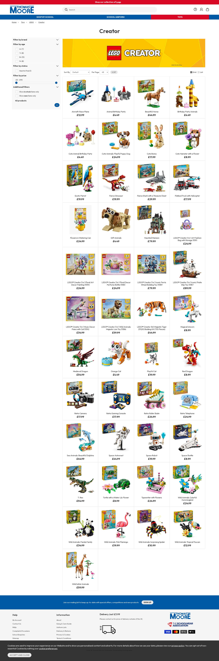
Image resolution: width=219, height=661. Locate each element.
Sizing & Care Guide (64, 624)
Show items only (29, 92)
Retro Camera (80, 413)
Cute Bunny (152, 154)
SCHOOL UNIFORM (115, 17)
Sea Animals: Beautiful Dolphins (80, 455)
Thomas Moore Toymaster (35, 9)
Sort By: (67, 72)
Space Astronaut (116, 455)
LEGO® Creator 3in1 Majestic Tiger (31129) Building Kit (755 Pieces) (152, 328)
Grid (194, 72)
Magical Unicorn (187, 327)
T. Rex (80, 497)
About (59, 620)
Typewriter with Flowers (152, 497)
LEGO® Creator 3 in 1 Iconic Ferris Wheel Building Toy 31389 (151, 283)
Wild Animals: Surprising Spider (152, 542)
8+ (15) (21, 57)
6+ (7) (21, 49)
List (201, 72)
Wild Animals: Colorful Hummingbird (187, 498)
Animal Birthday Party (116, 112)
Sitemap (16, 638)
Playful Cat (151, 371)
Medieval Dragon (80, 371)
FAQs (14, 627)
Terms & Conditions (64, 638)
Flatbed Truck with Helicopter (187, 196)
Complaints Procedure (21, 631)
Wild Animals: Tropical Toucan (187, 542)
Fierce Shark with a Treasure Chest (151, 196)
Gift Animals (116, 238)
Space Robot (151, 455)
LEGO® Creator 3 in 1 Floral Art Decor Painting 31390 (80, 283)
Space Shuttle (187, 455)
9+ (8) (21, 61)
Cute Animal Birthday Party (80, 154)
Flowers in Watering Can (80, 238)
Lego (118, 2)
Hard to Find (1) (25, 71)
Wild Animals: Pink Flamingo (116, 542)
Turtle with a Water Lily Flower (116, 497)
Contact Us (17, 624)
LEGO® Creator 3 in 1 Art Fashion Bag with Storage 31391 (187, 239)
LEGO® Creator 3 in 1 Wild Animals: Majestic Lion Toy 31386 (116, 328)
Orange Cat (116, 371)
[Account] (201, 9)
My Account (17, 620)
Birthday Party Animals (187, 112)
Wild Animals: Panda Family (80, 542)
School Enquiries (19, 635)
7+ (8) (21, 53)
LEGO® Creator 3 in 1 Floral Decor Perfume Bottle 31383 (116, 283)
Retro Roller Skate (151, 413)
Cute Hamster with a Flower (187, 154)
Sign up (147, 602)
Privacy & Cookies (63, 635)
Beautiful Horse (151, 112)
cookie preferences (48, 648)
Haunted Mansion (151, 238)
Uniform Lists (61, 627)
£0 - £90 (19, 80)
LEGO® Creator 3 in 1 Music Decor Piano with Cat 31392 (80, 328)
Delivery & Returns (64, 631)
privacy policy (177, 645)
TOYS (180, 17)
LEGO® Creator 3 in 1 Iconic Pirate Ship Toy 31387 (187, 283)
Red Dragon (187, 371)
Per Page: (96, 72)
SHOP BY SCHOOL (45, 17)
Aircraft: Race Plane (80, 112)
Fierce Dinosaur (116, 196)
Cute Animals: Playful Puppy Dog (116, 154)
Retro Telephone (187, 413)
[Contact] (195, 9)
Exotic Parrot (80, 196)
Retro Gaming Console (116, 413)
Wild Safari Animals (80, 584)
